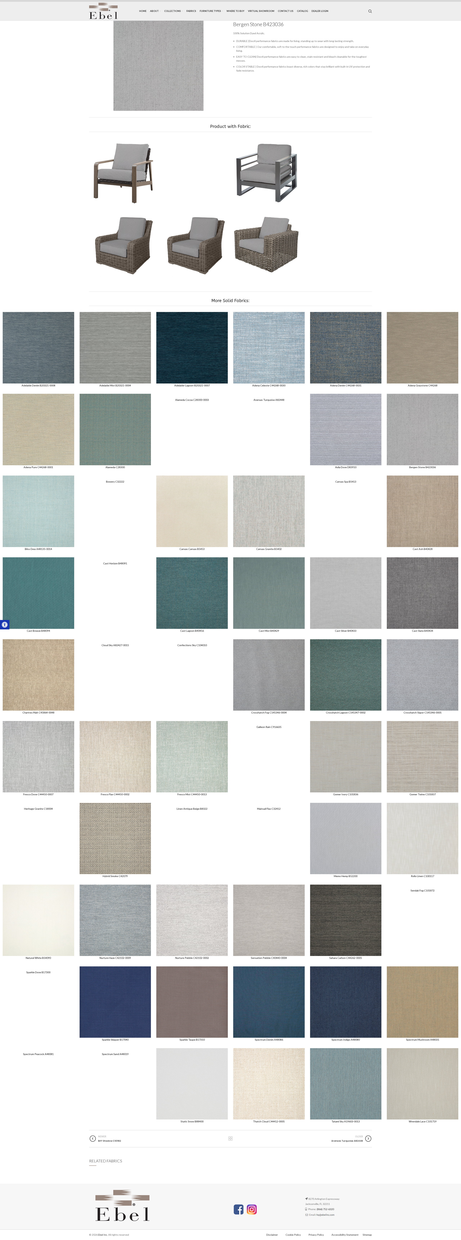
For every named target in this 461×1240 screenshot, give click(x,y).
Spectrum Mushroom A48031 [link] (422, 1039)
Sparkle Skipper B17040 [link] (115, 1039)
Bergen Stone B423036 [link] (422, 467)
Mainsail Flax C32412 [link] (269, 808)
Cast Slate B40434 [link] (422, 630)
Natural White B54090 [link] (38, 957)
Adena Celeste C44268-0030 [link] (268, 385)
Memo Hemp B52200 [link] (345, 876)
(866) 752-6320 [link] (325, 1209)
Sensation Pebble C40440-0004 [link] (269, 957)
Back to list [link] (230, 1138)
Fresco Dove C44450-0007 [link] (38, 794)
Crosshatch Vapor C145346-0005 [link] (423, 712)
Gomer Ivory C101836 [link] (345, 794)
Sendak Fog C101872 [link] (423, 890)
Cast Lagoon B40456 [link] (192, 630)
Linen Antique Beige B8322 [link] (192, 808)
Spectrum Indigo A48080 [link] (346, 1039)
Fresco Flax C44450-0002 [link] (115, 794)
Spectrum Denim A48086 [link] (269, 1039)
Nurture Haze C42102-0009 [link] (115, 957)
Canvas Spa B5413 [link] (345, 481)
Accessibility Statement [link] (345, 1234)
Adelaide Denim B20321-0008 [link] (38, 385)
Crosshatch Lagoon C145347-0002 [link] (346, 712)
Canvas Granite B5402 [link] (269, 548)
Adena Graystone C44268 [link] (422, 385)
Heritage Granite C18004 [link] (38, 808)
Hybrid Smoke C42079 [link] (115, 876)
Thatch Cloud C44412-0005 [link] (269, 1121)
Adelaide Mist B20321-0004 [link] (115, 385)
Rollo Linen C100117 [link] (422, 876)
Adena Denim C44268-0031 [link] (345, 385)
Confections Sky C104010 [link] (192, 645)
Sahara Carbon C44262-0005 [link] (345, 957)
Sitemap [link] (367, 1234)
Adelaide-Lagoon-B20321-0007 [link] (192, 385)
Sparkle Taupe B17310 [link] (192, 1039)
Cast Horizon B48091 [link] (115, 563)
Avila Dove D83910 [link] (345, 467)
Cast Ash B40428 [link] (423, 548)
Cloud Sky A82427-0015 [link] (115, 645)
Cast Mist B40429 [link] (269, 630)
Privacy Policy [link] (316, 1234)
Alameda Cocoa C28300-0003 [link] (192, 399)
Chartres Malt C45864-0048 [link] (38, 712)
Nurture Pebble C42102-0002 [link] (192, 957)
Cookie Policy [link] (293, 1234)
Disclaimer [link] (272, 1234)
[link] (4, 624)
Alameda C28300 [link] (115, 467)
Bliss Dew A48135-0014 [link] (38, 548)
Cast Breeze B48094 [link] (38, 630)
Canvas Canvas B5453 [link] (192, 548)
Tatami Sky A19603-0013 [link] (346, 1121)
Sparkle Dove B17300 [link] (38, 972)
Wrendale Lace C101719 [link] (423, 1121)
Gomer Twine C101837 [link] (422, 794)
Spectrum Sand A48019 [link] (115, 1054)
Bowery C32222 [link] (115, 481)
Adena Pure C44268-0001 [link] (38, 467)
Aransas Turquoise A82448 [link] (269, 399)
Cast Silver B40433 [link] (345, 630)
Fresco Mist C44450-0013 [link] (192, 794)
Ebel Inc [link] (102, 1234)
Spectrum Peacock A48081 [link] (38, 1054)
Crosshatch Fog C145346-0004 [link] (269, 712)
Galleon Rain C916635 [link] (268, 726)
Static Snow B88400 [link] (192, 1121)
